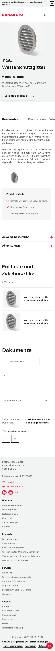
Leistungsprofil (9, 510)
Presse (5, 624)
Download (7, 573)
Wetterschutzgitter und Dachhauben (20, 552)
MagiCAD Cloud (10, 586)
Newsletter (7, 619)
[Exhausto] (12, 15)
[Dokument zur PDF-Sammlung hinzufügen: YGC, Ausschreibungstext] (15, 439)
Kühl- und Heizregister (13, 548)
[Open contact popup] (49, 645)
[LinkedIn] (4, 492)
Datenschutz (44, 646)
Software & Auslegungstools (16, 577)
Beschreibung (11, 119)
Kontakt (11, 482)
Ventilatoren (8, 543)
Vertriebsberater (15, 486)
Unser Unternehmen (12, 505)
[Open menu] (51, 15)
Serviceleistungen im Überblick (17, 590)
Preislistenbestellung (12, 628)
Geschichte (7, 518)
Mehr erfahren (52, 3)
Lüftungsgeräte (10, 539)
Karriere (6, 527)
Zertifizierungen (10, 523)
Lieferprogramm (10, 514)
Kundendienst (9, 615)
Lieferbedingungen (13, 646)
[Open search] (43, 14)
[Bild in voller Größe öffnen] (27, 40)
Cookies (6, 642)
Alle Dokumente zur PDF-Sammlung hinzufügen (37, 421)
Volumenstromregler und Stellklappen (21, 556)
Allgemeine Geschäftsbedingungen (30, 642)
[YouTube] (10, 492)
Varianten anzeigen (16, 96)
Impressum (30, 646)
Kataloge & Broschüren (13, 581)
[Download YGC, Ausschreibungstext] (6, 439)
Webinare (7, 594)
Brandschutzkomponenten (15, 560)
